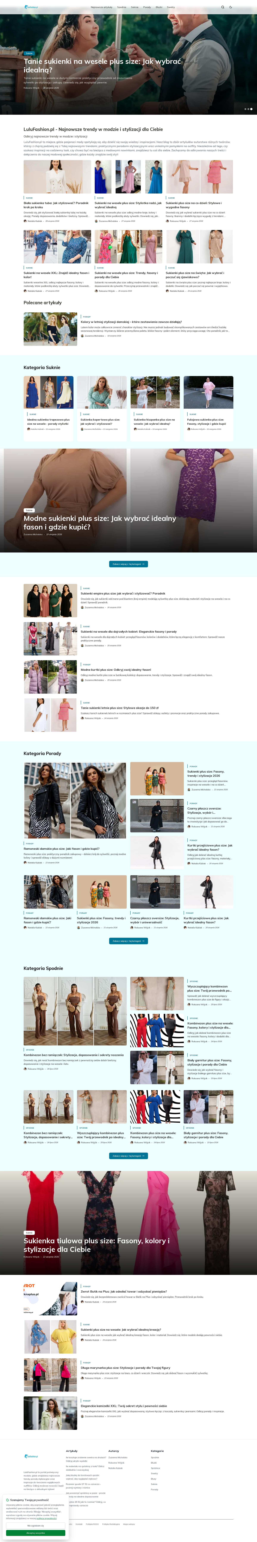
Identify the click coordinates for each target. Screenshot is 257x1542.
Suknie (134, 7)
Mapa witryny (129, 1524)
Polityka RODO (92, 1524)
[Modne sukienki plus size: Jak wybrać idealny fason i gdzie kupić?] (128, 500)
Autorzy (113, 1451)
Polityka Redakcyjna (111, 1524)
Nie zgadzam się (36, 1525)
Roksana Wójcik (31, 88)
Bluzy (153, 1478)
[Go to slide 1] (245, 109)
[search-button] (222, 7)
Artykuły (71, 1451)
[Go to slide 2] (248, 109)
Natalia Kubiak (115, 1468)
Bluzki (159, 7)
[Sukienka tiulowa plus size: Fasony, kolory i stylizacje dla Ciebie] (128, 1223)
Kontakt (79, 1524)
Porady (147, 7)
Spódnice (155, 1468)
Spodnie (121, 7)
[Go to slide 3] (251, 109)
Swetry (171, 7)
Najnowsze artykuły (101, 7)
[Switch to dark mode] (230, 7)
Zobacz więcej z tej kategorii (127, 564)
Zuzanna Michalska (33, 534)
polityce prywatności (47, 1518)
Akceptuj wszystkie (35, 1533)
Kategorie (157, 1451)
